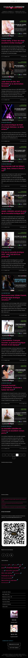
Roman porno (5, 582)
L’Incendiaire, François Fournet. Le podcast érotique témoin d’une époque (13, 342)
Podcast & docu (7, 576)
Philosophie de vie (17, 573)
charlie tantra (12, 567)
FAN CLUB (14, 620)
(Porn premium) (4, 564)
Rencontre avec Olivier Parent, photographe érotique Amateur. (14, 297)
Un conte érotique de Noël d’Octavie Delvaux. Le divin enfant (12, 127)
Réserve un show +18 (7, 596)
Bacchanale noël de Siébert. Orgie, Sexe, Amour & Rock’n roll (13, 168)
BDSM (2, 568)
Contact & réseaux (6, 604)
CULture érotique (5, 293)
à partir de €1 (14, 622)
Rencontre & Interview (9, 580)
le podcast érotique (6, 38)
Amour (15, 565)
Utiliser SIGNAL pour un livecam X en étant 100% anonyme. (13, 507)
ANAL (20, 565)
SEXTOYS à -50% (6, 599)
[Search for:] (16, 1)
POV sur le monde (6, 578)
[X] (3, 555)
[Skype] (11, 555)
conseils (22, 568)
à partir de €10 (14, 636)
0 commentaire (6, 56)
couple (2, 570)
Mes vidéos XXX (6, 594)
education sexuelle (12, 570)
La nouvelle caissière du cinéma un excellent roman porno (12, 430)
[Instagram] (7, 555)
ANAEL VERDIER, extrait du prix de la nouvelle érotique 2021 (13, 212)
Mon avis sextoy (6, 573)
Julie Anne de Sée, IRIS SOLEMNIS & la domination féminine (12, 84)
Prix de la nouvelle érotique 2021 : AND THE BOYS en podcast (12, 254)
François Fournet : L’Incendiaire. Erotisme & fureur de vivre (11, 387)
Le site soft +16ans (6, 592)
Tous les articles (6, 601)
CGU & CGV (5, 606)
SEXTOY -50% (14, 634)
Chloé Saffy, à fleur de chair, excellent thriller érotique (13, 42)
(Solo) (11, 564)
